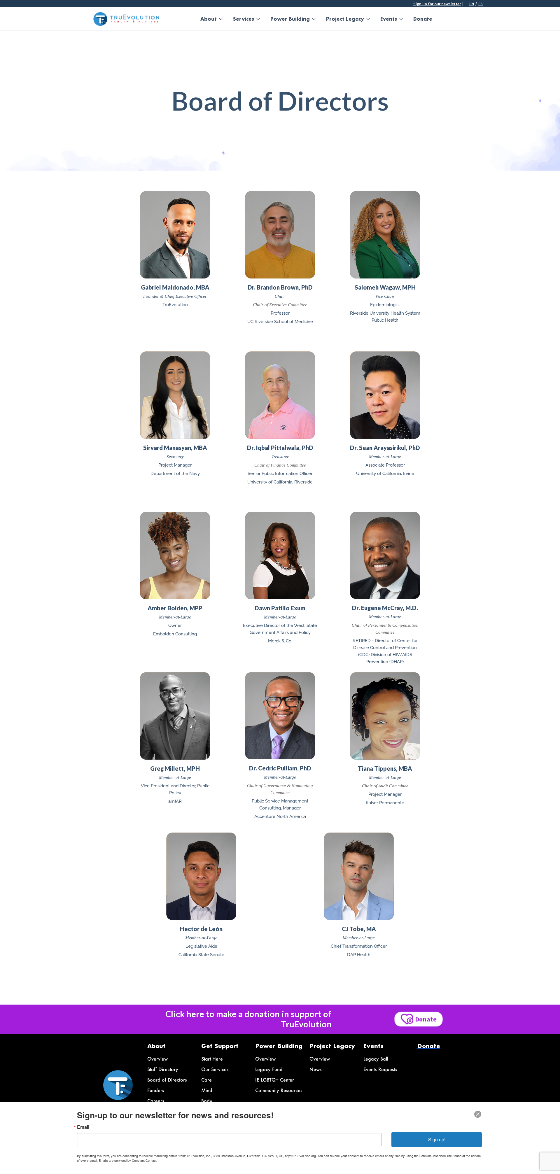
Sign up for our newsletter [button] (437, 3)
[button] (212, 19)
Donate (422, 19)
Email (83, 1127)
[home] (126, 19)
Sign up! (436, 1139)
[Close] (477, 1114)
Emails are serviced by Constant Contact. (128, 1160)
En (471, 3)
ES (480, 3)
